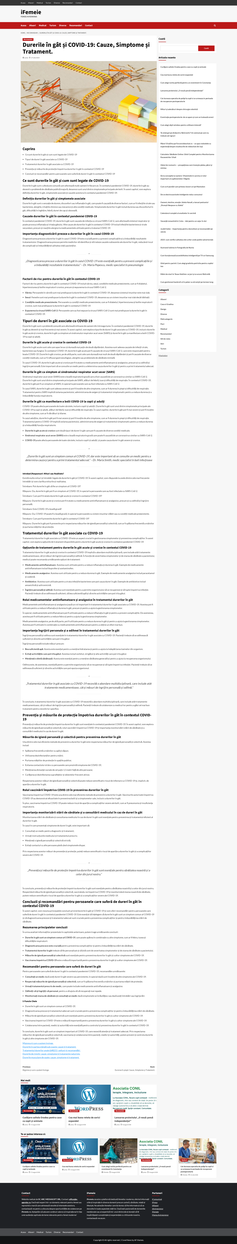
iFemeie (31, 12)
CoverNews (126, 1240)
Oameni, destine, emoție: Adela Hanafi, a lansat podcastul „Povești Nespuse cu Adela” (184, 203)
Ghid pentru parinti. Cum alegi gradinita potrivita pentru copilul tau (186, 264)
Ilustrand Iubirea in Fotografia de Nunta (177, 247)
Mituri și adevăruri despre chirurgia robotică (179, 109)
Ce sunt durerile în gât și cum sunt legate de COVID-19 (51, 154)
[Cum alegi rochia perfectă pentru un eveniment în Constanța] (118, 1150)
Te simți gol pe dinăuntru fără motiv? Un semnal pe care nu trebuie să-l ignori (184, 134)
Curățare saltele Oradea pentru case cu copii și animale (42, 1119)
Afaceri (31, 3)
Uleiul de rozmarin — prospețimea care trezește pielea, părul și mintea (186, 166)
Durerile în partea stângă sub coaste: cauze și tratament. (49, 1046)
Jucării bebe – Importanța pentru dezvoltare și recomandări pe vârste (186, 230)
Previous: (36, 1068)
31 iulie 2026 (194, 1175)
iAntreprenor (157, 1208)
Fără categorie (166, 319)
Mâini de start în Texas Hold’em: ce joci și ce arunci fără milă (185, 274)
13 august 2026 (81, 1125)
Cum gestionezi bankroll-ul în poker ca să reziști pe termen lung (186, 282)
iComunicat (157, 1199)
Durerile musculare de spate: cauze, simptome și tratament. (51, 1057)
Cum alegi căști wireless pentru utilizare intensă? (180, 125)
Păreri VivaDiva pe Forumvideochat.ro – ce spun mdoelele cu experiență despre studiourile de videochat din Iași (185, 145)
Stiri (162, 344)
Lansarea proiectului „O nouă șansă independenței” (181, 90)
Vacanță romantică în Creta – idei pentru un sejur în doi (183, 221)
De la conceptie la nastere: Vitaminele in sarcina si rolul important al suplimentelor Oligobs (183, 177)
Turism (48, 3)
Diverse (57, 3)
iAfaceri (155, 1205)
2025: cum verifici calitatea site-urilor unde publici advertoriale (186, 240)
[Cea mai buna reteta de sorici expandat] (89, 1099)
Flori (162, 324)
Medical (40, 3)
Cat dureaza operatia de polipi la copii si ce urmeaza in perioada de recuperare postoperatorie (186, 99)
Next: (135, 1068)
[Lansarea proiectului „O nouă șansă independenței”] (135, 1099)
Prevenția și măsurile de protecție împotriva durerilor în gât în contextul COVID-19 (64, 169)
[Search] (214, 25)
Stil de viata (165, 339)
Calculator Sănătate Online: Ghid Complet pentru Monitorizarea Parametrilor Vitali (187, 155)
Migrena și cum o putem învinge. (38, 1043)
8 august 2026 (115, 1172)
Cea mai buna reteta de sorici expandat (176, 75)
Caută (162, 39)
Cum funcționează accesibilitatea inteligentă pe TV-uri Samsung (187, 255)
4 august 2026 (127, 1125)
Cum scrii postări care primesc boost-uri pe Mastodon (182, 186)
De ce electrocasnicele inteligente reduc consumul (181, 194)
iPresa (154, 1202)
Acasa (23, 3)
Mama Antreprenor (160, 1215)
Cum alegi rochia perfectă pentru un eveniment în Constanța (185, 83)
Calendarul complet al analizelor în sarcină (178, 213)
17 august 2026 (35, 1125)
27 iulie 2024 (35, 58)
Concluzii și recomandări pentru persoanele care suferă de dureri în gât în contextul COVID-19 (70, 173)
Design (163, 309)
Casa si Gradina (166, 304)
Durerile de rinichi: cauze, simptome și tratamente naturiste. (51, 1053)
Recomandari (68, 3)
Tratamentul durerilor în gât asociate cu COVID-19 (49, 164)
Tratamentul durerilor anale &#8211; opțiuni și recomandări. (51, 1050)
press (26, 58)
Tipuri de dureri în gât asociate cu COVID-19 (46, 159)
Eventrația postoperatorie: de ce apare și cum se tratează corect (187, 117)
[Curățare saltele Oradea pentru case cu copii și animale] (43, 1099)
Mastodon (163, 355)
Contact (79, 3)
